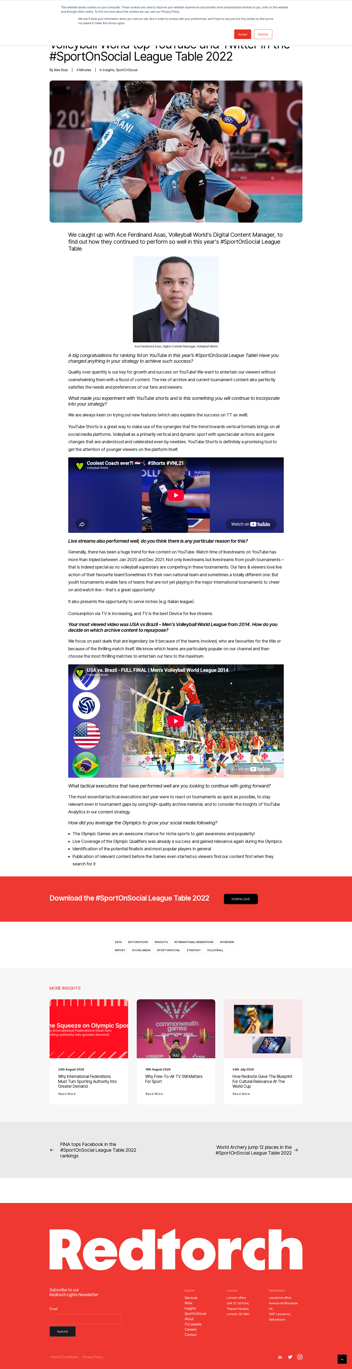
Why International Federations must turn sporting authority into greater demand (87, 1081)
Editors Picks (138, 942)
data (118, 942)
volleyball (215, 950)
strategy (194, 950)
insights (108, 70)
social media (141, 950)
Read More (67, 1094)
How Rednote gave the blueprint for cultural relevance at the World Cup (262, 1081)
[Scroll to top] (342, 1358)
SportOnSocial (126, 70)
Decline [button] (263, 34)
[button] (89, 1028)
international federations (194, 942)
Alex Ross (61, 70)
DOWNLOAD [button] (241, 899)
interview (227, 942)
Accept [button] (242, 34)
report (120, 950)
